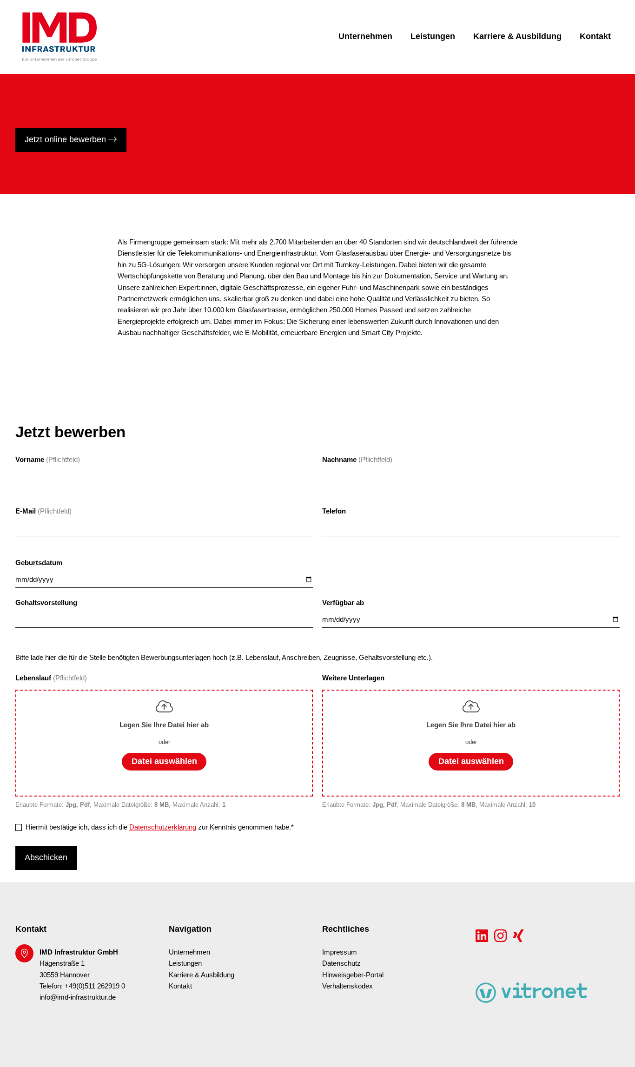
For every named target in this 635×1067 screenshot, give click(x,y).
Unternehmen (365, 36)
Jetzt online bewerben (66, 139)
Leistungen (432, 36)
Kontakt (595, 36)
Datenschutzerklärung (162, 827)
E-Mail (25, 511)
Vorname (29, 459)
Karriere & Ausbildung (517, 36)
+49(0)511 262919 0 (95, 986)
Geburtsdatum (38, 562)
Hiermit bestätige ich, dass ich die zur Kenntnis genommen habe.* (160, 827)
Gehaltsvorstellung (46, 602)
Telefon (334, 511)
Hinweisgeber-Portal (353, 975)
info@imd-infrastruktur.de (78, 997)
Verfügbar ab (343, 602)
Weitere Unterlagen (353, 678)
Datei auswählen (164, 761)
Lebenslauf (34, 678)
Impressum (339, 952)
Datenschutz (341, 963)
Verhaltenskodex (347, 986)
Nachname (339, 459)
